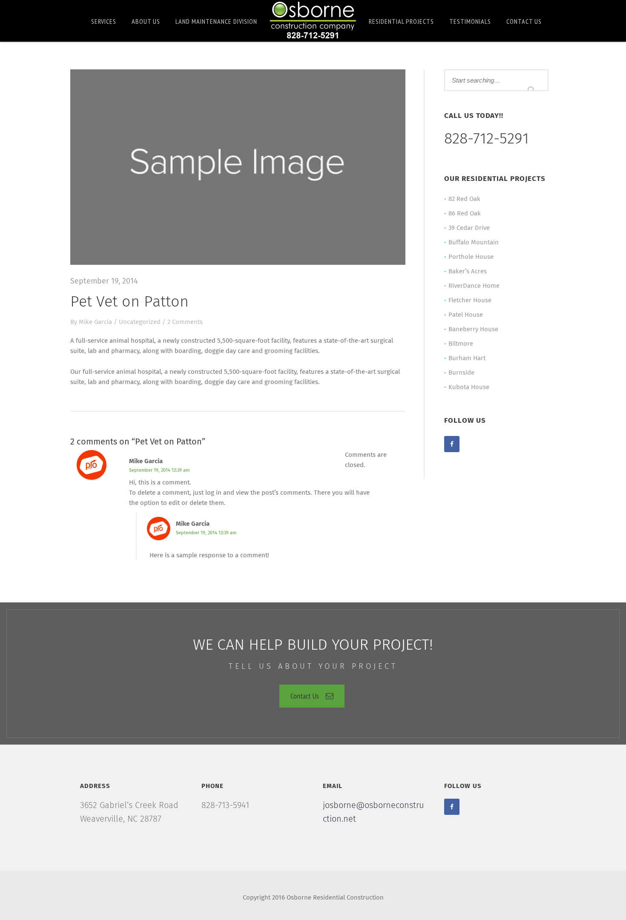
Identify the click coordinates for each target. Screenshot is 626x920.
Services (103, 21)
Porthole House (471, 257)
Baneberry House (473, 329)
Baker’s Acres (467, 271)
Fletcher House (469, 300)
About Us (146, 21)
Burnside (461, 373)
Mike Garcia (95, 322)
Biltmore (460, 344)
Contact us (524, 21)
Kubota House (468, 387)
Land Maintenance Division (216, 21)
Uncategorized (140, 322)
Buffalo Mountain (473, 242)
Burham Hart (466, 358)
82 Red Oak (464, 199)
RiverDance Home (474, 286)
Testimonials (470, 21)
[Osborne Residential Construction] (313, 20)
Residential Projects (401, 21)
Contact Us (304, 696)
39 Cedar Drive (469, 228)
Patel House (465, 315)
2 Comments (185, 322)
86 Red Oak (464, 213)
